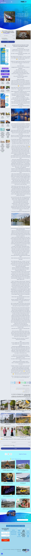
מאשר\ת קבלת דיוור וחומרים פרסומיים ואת (4, 39)
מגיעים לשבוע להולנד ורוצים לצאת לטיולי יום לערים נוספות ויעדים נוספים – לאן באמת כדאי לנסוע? (2, 147)
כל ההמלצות (28, 398)
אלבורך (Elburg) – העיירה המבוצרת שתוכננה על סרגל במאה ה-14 (23, 437)
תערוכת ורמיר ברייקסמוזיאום (8, 483)
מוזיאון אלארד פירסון (23, 508)
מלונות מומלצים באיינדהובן (2, 117)
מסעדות (28, 532)
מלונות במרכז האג (8, 117)
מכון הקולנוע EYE (23, 483)
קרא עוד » (2, 118)
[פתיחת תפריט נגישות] (2, 554)
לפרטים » (8, 84)
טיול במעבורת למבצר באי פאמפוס (8, 508)
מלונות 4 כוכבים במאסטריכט (2, 125)
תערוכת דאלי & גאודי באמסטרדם (8, 470)
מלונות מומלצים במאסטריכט (7, 125)
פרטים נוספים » (23, 483)
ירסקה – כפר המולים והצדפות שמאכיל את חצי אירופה (23, 411)
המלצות (13, 530)
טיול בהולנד (21, 16)
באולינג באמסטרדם (8, 90)
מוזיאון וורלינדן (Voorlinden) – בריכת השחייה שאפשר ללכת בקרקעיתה (8, 437)
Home (26, 11)
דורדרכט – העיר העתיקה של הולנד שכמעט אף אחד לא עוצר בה (7, 411)
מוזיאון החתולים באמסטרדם (8, 82)
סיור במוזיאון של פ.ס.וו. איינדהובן (23, 470)
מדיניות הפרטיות (5, 39)
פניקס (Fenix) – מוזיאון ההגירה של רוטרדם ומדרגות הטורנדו (8, 424)
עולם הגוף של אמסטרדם (2, 82)
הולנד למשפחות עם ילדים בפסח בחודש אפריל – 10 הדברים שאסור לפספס (8, 134)
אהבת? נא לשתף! (27, 390)
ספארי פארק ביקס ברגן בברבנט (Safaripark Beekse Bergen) (8, 145)
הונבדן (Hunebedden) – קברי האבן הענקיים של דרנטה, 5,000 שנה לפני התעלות (23, 424)
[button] (11, 2)
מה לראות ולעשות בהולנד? (25, 392)
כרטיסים (5, 2)
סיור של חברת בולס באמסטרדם (2, 90)
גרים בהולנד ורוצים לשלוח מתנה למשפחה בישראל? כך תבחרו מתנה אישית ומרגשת (2, 134)
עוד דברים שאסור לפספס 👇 (26, 391)
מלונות (2, 2)
